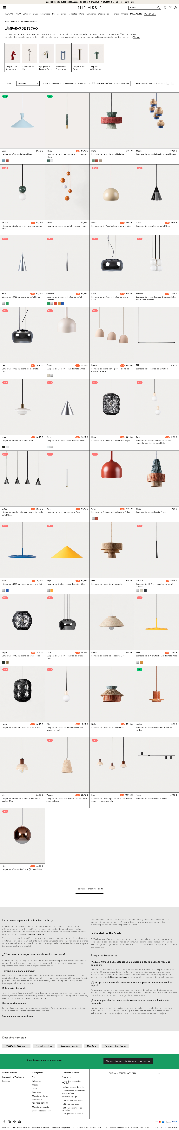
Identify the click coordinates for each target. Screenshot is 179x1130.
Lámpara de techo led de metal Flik (152, 369)
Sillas (35, 13)
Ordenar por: (9, 83)
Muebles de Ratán (40, 1096)
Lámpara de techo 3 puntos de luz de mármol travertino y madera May (111, 800)
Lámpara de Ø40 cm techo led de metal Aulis (156, 656)
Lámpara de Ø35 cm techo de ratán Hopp (21, 727)
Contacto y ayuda (70, 1072)
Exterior (26, 13)
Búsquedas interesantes (42, 1111)
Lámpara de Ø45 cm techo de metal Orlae (65, 369)
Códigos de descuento (72, 1114)
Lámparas (91, 13)
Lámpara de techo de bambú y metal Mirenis (156, 154)
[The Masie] (89, 7)
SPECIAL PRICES (40, 1103)
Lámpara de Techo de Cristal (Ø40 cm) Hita (22, 869)
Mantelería (37, 1099)
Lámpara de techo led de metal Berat (63, 512)
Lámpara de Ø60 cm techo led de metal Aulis (22, 584)
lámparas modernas (118, 977)
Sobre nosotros (9, 1072)
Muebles (73, 13)
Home (6, 21)
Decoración (103, 13)
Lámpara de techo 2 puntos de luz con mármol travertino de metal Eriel (153, 442)
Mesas (55, 13)
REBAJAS (8, 13)
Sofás (63, 13)
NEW (18, 13)
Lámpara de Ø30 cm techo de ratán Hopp (110, 440)
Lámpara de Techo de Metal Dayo (17, 154)
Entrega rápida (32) (104, 83)
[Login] (175, 8)
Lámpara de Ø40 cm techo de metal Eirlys (65, 440)
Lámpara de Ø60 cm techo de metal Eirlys (65, 584)
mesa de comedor (36, 934)
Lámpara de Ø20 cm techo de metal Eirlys (21, 297)
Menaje (115, 13)
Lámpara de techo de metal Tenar (151, 798)
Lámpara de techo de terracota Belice (109, 656)
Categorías (37, 1072)
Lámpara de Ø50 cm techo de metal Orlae (110, 512)
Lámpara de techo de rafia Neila (151, 512)
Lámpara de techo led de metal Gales (153, 226)
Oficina (124, 13)
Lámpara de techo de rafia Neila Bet (108, 154)
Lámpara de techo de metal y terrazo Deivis (66, 226)
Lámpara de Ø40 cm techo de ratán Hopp (21, 656)
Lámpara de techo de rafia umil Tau (107, 584)
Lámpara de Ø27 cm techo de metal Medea (111, 226)
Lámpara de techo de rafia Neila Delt (108, 727)
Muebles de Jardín (40, 1107)
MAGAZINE (136, 13)
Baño (81, 13)
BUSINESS (150, 13)
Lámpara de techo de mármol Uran (17, 440)
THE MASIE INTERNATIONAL (123, 1073)
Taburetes (45, 13)
